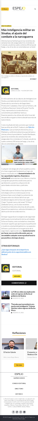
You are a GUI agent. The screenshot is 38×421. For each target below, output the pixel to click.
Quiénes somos (19, 378)
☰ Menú (4, 9)
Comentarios (18, 283)
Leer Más (9, 161)
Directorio (19, 388)
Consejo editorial (19, 383)
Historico (19, 394)
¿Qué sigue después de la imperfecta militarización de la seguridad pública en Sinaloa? (16, 252)
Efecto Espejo (6, 26)
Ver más (17, 276)
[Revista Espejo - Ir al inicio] (19, 374)
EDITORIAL (17, 267)
